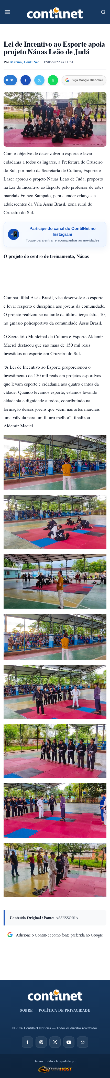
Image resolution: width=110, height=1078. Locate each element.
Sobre (26, 1010)
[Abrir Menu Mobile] (7, 12)
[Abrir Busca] (103, 12)
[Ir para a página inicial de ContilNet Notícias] (55, 995)
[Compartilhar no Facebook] (25, 80)
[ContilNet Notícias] (55, 12)
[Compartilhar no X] (39, 80)
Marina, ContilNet (24, 62)
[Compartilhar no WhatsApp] (53, 80)
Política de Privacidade (64, 1010)
